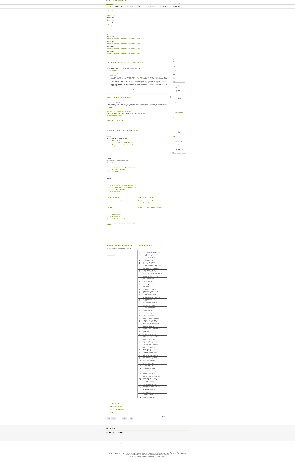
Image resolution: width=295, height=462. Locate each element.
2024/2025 (110, 207)
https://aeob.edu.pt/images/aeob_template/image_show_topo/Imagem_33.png (123, 48)
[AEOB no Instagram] (184, 154)
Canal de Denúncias (147, 459)
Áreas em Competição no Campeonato (120, 245)
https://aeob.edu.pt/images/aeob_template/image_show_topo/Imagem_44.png (123, 53)
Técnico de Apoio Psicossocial (113, 140)
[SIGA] (179, 71)
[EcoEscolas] (179, 141)
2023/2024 (110, 209)
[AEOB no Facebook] (174, 154)
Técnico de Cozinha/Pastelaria (113, 149)
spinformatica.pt (154, 457)
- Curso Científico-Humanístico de (148, 202)
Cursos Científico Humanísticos (148, 197)
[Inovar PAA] (179, 67)
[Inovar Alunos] (179, 59)
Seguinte (124, 418)
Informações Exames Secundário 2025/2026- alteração (125, 62)
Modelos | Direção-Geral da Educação (135, 89)
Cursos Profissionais (113, 197)
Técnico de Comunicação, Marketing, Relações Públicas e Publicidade (122, 144)
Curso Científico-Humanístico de (150, 200)
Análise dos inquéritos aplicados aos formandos (122, 130)
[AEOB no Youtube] (179, 154)
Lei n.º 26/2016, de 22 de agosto (151, 100)
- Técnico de (114, 216)
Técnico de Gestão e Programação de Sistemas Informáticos (120, 142)
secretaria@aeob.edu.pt (136, 78)
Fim (131, 418)
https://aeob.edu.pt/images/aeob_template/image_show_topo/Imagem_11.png (123, 38)
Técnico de (114, 214)
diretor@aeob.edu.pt (111, 118)
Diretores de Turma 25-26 (146, 245)
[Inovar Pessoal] (179, 61)
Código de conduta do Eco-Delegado (115, 126)
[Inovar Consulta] (179, 64)
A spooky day (112, 412)
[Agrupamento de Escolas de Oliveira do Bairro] (116, 0)
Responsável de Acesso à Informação (119, 97)
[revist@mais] (179, 112)
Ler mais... (111, 254)
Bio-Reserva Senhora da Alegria (116, 406)
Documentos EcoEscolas (115, 120)
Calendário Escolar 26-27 (115, 403)
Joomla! (144, 457)
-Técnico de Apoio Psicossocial (113, 162)
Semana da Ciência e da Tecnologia (117, 409)
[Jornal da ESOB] (179, 105)
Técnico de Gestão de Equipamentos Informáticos (117, 146)
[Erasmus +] (179, 85)
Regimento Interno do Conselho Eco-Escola (116, 128)
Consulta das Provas (112, 70)
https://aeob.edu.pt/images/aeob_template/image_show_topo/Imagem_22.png (123, 43)
